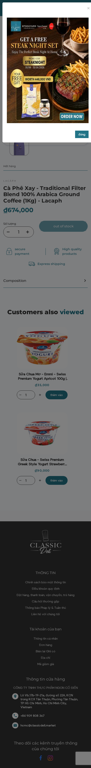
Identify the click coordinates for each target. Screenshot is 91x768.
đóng (81, 134)
